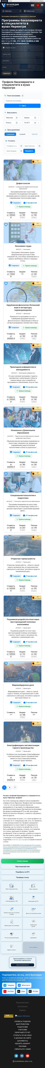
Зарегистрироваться (22, 965)
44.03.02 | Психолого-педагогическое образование (23, 501)
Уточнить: (10, 141)
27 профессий (30, 515)
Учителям (22, 1030)
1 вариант (15, 202)
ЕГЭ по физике (36, 845)
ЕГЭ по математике (26, 845)
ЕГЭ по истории (16, 848)
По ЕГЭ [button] (30, 123)
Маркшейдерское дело (23, 685)
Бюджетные (6, 853)
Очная (18, 851)
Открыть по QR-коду (22, 1035)
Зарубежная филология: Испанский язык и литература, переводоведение (23, 307)
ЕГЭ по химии (33, 846)
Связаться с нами (23, 1049)
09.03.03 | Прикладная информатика (23, 373)
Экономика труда (23, 246)
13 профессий (30, 765)
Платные (37, 851)
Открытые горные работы (23, 559)
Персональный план (22, 866)
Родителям (22, 1027)
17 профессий (30, 642)
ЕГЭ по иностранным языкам (18, 850)
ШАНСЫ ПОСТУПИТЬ (37, 1)
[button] (22, 95)
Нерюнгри (6, 73)
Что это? (35, 134)
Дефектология (23, 183)
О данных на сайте (22, 1038)
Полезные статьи (22, 877)
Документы (22, 1041)
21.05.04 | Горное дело (23, 562)
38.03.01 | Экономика (23, 249)
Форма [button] (30, 118)
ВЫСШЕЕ (4, 1)
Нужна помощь (25, 207)
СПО (10, 1)
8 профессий (30, 702)
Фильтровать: (10, 113)
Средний (22, 134)
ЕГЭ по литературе (26, 848)
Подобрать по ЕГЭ (22, 872)
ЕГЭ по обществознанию (10, 846)
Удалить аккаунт (22, 1044)
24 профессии (30, 387)
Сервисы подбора (22, 1021)
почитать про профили (20, 839)
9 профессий (30, 203)
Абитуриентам (22, 1024)
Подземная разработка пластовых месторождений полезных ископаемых (23, 622)
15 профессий (30, 452)
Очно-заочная (30, 851)
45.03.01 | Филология (23, 313)
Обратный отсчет (22, 1032)
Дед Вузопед (22, 1006)
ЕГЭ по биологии (23, 846)
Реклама (22, 1046)
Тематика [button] (11, 118)
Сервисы (22, 1010)
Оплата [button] (11, 123)
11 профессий (30, 576)
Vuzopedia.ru (19, 1061)
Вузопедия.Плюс (22, 1002)
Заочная (23, 851)
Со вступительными (33, 850)
